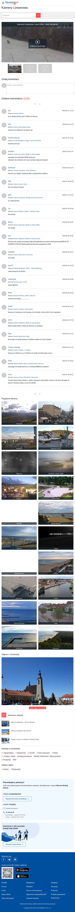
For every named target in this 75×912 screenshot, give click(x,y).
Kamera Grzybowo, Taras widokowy (25, 170)
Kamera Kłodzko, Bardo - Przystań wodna (26, 211)
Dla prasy (54, 886)
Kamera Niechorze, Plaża (21, 336)
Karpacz (19, 498)
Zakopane (19, 423)
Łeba (55, 623)
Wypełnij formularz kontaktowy (16, 799)
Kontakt (4, 883)
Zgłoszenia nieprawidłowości (36, 894)
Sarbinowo (19, 598)
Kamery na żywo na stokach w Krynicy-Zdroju (25, 739)
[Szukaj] (38, 15)
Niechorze (56, 648)
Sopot (56, 548)
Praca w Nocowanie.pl (34, 890)
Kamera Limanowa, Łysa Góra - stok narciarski (37, 24)
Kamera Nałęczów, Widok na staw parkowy (27, 238)
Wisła (56, 423)
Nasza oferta (6, 894)
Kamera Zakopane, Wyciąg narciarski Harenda (28, 197)
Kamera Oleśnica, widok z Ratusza (24, 295)
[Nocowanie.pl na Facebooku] (3, 860)
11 (8, 756)
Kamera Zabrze (18, 113)
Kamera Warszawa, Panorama (23, 254)
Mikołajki (19, 523)
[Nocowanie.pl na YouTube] (9, 860)
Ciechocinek (56, 498)
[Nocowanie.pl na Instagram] (15, 860)
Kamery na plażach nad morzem (21, 731)
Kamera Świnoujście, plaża (22, 127)
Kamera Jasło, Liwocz (20, 184)
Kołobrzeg (19, 648)
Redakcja (54, 883)
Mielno (56, 573)
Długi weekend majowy (26, 904)
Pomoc (4, 886)
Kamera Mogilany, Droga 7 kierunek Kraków (27, 140)
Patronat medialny (32, 898)
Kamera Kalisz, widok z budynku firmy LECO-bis (28, 363)
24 (31, 753)
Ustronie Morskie (19, 623)
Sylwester (35, 904)
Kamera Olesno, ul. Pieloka (22, 350)
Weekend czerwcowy (43, 904)
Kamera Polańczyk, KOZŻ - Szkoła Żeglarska (28, 268)
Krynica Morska (56, 523)
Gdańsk (19, 548)
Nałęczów (19, 473)
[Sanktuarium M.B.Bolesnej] (37, 681)
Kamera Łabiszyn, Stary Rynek (23, 309)
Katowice (19, 448)
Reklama (29, 886)
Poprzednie (4, 681)
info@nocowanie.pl (12, 808)
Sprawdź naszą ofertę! (13, 844)
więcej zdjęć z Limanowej (37, 708)
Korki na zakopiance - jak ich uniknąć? (23, 722)
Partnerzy (54, 890)
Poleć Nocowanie (8, 898)
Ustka (56, 598)
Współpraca (30, 883)
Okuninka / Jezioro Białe (55, 473)
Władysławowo (19, 573)
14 (7, 753)
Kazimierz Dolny (56, 448)
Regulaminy (55, 898)
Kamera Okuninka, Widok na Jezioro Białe (27, 154)
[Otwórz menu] (3, 3)
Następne (70, 681)
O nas (4, 890)
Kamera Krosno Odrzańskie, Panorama (26, 377)
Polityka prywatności (58, 894)
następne (40, 104)
